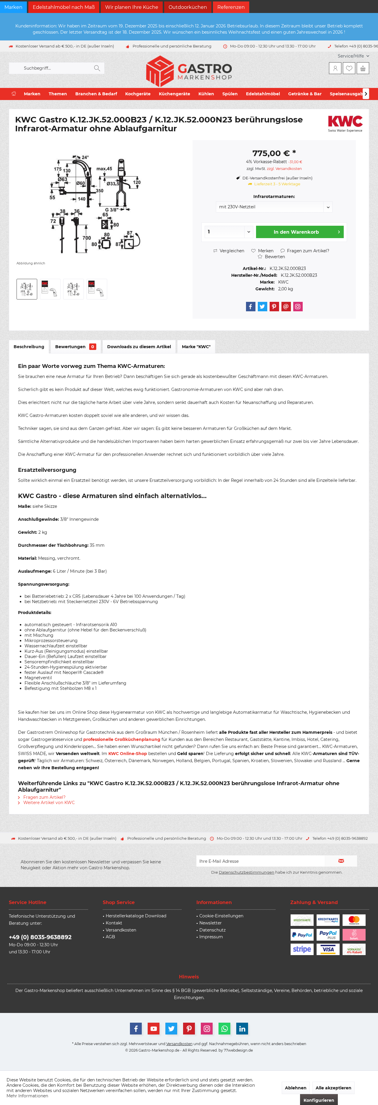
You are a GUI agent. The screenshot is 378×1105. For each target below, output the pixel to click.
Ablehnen (296, 1088)
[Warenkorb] (363, 68)
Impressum (211, 936)
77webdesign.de (238, 1050)
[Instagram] (298, 306)
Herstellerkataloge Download (136, 916)
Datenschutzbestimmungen (246, 872)
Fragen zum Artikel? (307, 250)
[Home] (14, 94)
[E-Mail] (286, 306)
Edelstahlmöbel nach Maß (64, 7)
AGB (110, 936)
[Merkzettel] (349, 68)
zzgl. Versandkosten (284, 168)
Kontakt (114, 923)
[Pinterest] (274, 306)
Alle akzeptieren (333, 1088)
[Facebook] (250, 306)
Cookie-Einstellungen (221, 916)
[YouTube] (153, 1028)
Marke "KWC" (196, 346)
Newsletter (210, 923)
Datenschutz (212, 930)
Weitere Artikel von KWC (48, 802)
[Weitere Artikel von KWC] (345, 124)
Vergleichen (231, 250)
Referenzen (231, 7)
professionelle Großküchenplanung (121, 739)
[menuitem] (351, 56)
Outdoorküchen (188, 7)
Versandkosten (121, 930)
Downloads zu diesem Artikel (139, 346)
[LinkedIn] (242, 1028)
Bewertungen (74, 346)
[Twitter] (262, 306)
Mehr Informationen (27, 1096)
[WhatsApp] (224, 1028)
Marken (13, 7)
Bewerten (274, 256)
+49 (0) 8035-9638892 (40, 937)
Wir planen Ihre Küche (131, 7)
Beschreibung (29, 346)
